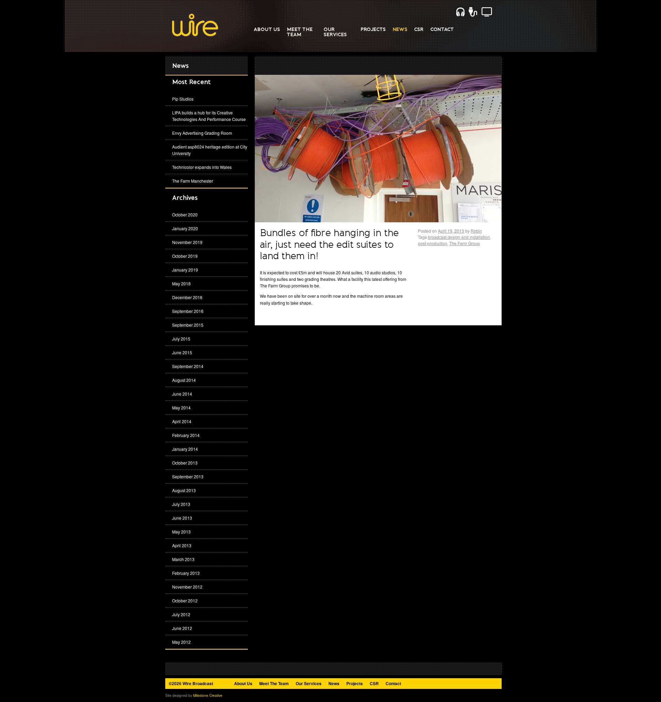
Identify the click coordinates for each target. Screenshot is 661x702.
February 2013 (186, 573)
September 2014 (187, 366)
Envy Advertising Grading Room (202, 133)
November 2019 (187, 242)
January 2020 (185, 228)
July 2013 (181, 504)
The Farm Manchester (192, 181)
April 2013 (181, 545)
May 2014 (181, 407)
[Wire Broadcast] (195, 34)
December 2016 (187, 297)
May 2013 (181, 532)
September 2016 (187, 311)
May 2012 (181, 642)
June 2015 (182, 352)
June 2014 (182, 394)
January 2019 (185, 270)
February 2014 (186, 435)
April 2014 (181, 421)
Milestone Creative (207, 695)
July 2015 (181, 339)
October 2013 (185, 463)
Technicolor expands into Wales (202, 167)
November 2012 (187, 587)
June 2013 (182, 518)
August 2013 (184, 490)
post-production (432, 243)
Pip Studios (182, 99)
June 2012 (182, 628)
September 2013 (187, 476)
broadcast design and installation (459, 237)
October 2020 (185, 214)
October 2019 (185, 256)
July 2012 (181, 614)
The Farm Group (464, 243)
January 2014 (185, 449)
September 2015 (187, 325)
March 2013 (183, 559)
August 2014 (184, 380)
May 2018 (181, 283)
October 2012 (185, 600)
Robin (476, 231)
